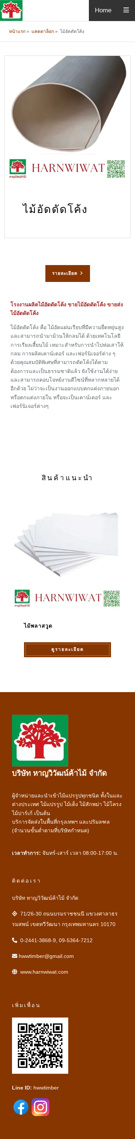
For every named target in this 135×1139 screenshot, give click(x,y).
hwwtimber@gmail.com (46, 956)
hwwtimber (46, 1088)
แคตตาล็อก (43, 31)
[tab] (67, 273)
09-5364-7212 (76, 940)
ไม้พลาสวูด (38, 626)
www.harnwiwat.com (44, 972)
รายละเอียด (65, 273)
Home (103, 10)
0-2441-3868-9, (38, 940)
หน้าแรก (17, 31)
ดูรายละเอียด (67, 649)
